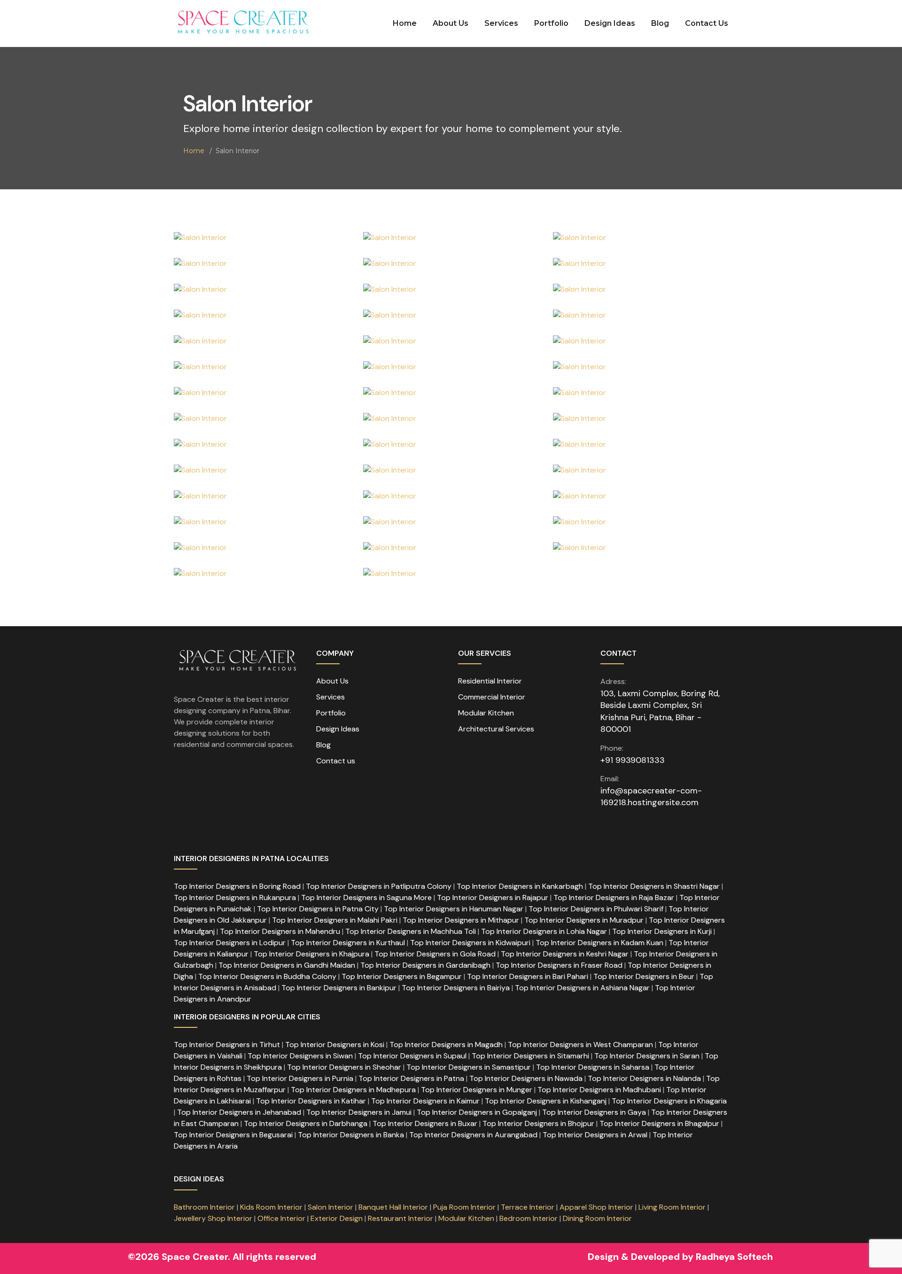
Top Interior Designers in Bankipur (339, 988)
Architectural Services (496, 729)
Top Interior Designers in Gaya (594, 1112)
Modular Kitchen (486, 713)
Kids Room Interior (271, 1207)
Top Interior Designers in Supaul (412, 1056)
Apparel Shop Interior (596, 1207)
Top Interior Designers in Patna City (318, 909)
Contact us (335, 761)
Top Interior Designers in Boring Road (237, 886)
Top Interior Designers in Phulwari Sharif (596, 909)
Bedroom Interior (528, 1218)
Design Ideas (609, 23)
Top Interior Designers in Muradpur (584, 920)
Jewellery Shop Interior (213, 1218)
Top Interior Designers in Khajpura (311, 954)
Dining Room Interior (597, 1218)
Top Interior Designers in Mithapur (461, 920)
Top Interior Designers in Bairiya (456, 988)
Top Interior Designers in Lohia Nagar (544, 931)
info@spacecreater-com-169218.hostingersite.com (651, 796)
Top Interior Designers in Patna (411, 1078)
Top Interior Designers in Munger (476, 1090)
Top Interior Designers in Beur (643, 976)
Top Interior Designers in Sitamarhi (530, 1056)
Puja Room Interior (464, 1207)
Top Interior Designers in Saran (647, 1056)
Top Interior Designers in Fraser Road (559, 965)
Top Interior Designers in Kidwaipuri (470, 943)
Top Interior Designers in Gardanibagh (425, 965)
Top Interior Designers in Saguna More (366, 897)
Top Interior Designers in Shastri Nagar (654, 886)
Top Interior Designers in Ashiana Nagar (582, 988)
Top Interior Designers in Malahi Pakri (334, 920)
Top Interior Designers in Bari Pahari (527, 976)
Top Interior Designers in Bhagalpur (659, 1123)
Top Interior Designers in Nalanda (644, 1078)
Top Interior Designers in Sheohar (344, 1067)
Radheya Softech (733, 1257)
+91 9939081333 (632, 760)
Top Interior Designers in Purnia (300, 1078)
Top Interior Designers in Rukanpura (235, 897)
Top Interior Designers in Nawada (526, 1078)
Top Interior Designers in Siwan (300, 1056)
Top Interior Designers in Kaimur (425, 1101)
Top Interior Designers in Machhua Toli (410, 931)
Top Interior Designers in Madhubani (599, 1090)
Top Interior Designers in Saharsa (592, 1067)
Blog (660, 23)
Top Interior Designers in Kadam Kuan (599, 943)
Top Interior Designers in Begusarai (233, 1135)
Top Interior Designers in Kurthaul (348, 943)
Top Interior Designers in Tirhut (227, 1044)
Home (405, 23)
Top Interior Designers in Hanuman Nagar (453, 909)
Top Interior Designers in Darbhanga (305, 1123)
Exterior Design (338, 1218)
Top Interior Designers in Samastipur (468, 1067)
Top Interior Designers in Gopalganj (477, 1112)
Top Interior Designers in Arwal (595, 1135)
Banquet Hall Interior (393, 1207)
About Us (450, 23)
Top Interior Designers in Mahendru (280, 931)
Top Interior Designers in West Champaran (580, 1044)
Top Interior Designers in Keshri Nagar (565, 954)
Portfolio (551, 23)
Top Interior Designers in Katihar (311, 1101)
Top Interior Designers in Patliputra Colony (378, 886)
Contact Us (706, 23)
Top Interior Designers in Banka (351, 1135)
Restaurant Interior (400, 1218)
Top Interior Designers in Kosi (334, 1044)
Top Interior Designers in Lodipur (230, 943)
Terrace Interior (527, 1207)
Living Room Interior (673, 1207)
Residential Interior (490, 681)
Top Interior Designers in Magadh (446, 1044)
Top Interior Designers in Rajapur (492, 897)
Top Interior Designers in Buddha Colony (267, 976)
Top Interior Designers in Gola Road (435, 954)
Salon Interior (330, 1207)
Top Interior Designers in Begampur (402, 976)
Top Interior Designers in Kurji (662, 931)
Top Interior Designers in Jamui (359, 1112)
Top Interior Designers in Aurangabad (473, 1135)
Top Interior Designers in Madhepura (353, 1090)
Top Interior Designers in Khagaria (669, 1101)
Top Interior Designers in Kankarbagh (520, 886)
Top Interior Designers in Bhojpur (538, 1123)
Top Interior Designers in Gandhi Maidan (286, 965)
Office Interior (281, 1218)
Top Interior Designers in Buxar (425, 1123)
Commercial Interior (491, 697)
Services (501, 23)
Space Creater (195, 1257)
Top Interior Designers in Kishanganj (546, 1101)
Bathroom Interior (204, 1207)
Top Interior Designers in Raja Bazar (613, 897)
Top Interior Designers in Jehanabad (239, 1112)
